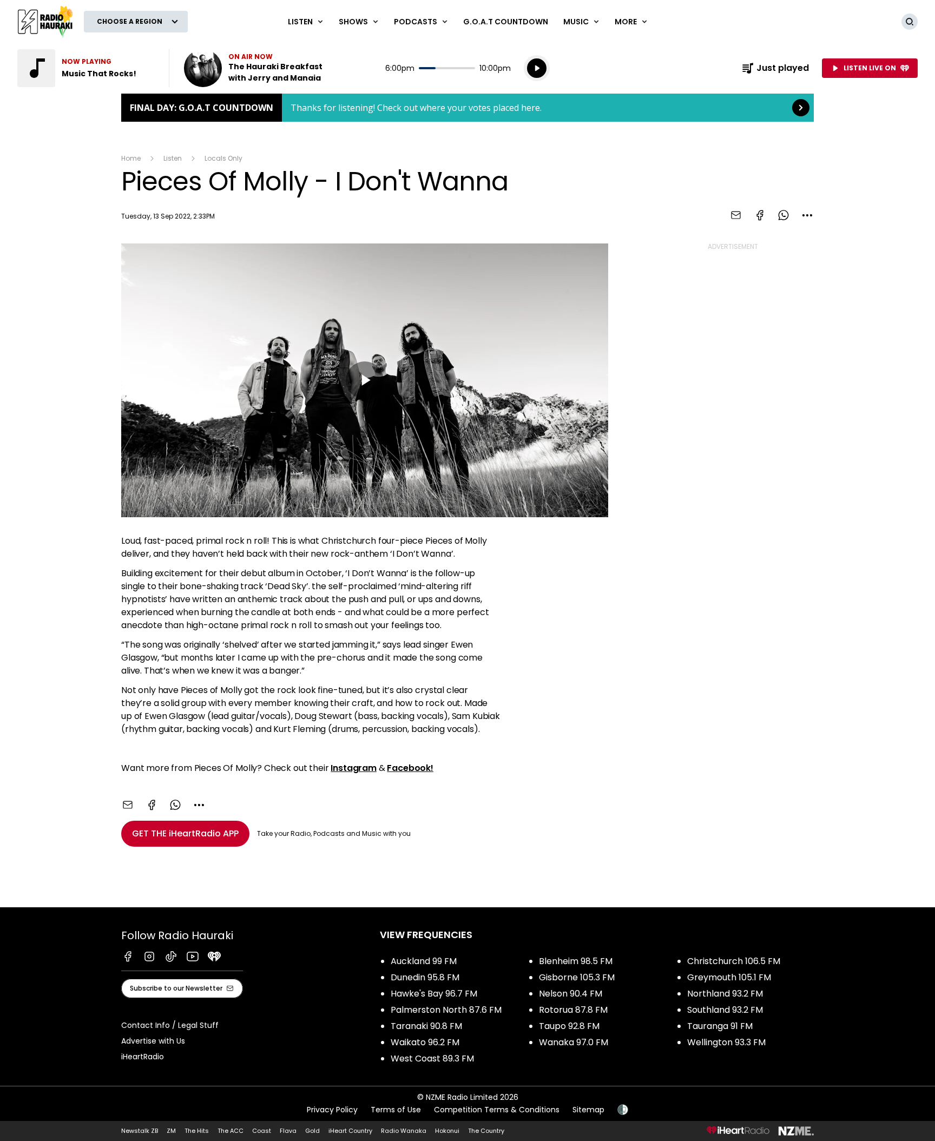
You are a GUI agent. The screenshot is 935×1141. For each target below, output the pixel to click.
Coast (261, 1130)
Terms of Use (396, 1109)
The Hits (197, 1130)
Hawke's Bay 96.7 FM (434, 993)
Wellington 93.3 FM (726, 1042)
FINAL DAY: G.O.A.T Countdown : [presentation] (467, 108)
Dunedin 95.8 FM (425, 977)
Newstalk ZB (139, 1130)
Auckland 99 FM (424, 961)
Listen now (253, 68)
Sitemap (588, 1109)
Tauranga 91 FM (720, 1026)
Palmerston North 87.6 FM (446, 1010)
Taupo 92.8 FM (569, 1026)
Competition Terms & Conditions (496, 1109)
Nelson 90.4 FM (570, 993)
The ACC (230, 1130)
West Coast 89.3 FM (432, 1058)
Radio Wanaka (403, 1130)
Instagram (354, 768)
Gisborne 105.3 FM (577, 977)
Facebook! (410, 768)
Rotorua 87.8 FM (573, 1010)
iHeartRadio (142, 1056)
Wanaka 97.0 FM (573, 1042)
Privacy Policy (332, 1109)
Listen (172, 158)
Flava (288, 1130)
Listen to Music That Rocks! (86, 68)
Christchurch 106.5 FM (733, 961)
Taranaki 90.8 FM (426, 1026)
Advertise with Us (153, 1041)
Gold (312, 1130)
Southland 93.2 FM (725, 1010)
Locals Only (223, 158)
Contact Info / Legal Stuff (170, 1025)
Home (131, 158)
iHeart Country (350, 1130)
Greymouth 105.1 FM (729, 977)
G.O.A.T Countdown (505, 21)
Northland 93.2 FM (725, 993)
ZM (171, 1130)
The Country (486, 1130)
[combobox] (807, 215)
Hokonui (447, 1130)
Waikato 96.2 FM (425, 1042)
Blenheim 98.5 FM (576, 961)
